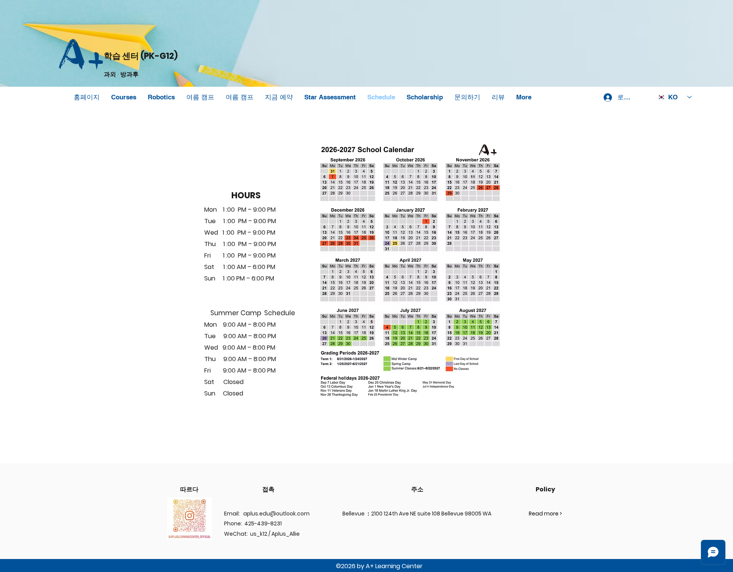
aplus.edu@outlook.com (276, 513)
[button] (161, 97)
